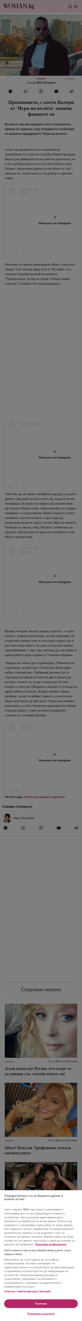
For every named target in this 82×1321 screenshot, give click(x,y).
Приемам (41, 1303)
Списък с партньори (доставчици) (27, 1291)
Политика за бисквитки (50, 1244)
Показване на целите (41, 1313)
